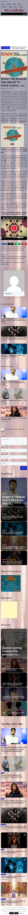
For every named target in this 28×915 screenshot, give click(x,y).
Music (2, 773)
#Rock (14, 4)
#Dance (21, 7)
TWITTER (24, 212)
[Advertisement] (14, 31)
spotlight (21, 250)
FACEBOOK (18, 212)
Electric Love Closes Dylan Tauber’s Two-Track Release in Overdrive (13, 356)
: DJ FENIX (11, 212)
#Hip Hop (8, 4)
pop (14, 250)
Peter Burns (9, 88)
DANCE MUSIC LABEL (15, 214)
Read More (21, 913)
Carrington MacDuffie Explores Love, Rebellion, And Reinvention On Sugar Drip (13, 698)
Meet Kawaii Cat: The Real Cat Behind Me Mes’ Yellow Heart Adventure (13, 547)
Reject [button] (16, 913)
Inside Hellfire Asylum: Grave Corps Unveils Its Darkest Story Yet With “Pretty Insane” (19, 49)
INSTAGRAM (6, 214)
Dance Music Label (9, 248)
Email (2, 454)
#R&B (19, 4)
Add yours (3, 431)
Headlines (10, 250)
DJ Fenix (16, 248)
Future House (4, 250)
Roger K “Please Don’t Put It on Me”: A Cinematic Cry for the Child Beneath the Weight (13, 320)
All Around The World (10, 247)
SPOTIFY (24, 214)
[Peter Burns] (14, 280)
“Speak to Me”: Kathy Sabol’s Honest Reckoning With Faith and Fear (13, 713)
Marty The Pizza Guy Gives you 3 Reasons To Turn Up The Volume (12, 562)
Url (2, 460)
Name (2, 447)
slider (17, 250)
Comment (3, 436)
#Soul (15, 7)
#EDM (10, 7)
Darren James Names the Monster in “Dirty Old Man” (14, 401)
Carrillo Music (19, 247)
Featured (21, 248)
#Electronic (4, 7)
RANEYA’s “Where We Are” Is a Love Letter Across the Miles (14, 418)
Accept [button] (11, 913)
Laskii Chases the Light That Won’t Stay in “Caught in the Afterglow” (12, 683)
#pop (3, 4)
